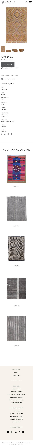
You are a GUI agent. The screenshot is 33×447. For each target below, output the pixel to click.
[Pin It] (9, 134)
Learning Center (16, 402)
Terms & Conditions (16, 419)
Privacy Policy (16, 410)
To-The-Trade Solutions (16, 400)
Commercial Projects (16, 391)
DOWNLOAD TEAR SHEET (9, 75)
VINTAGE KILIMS (9, 59)
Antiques (16, 372)
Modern (16, 378)
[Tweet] (5, 134)
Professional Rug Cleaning (16, 394)
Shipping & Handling (16, 413)
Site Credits (16, 422)
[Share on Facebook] (2, 134)
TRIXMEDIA (20, 444)
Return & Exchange (16, 416)
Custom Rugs (16, 388)
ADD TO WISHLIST (9, 79)
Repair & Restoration (16, 397)
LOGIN (6, 67)
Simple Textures (16, 380)
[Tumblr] (12, 134)
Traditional (16, 375)
